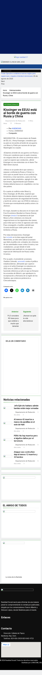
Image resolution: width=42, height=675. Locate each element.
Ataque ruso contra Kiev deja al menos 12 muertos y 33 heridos (25, 454)
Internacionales (11, 104)
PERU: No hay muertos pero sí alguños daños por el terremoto (26, 438)
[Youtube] (21, 7)
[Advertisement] (21, 32)
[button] (21, 2)
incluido (9, 237)
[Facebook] (14, 7)
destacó (14, 215)
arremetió (21, 261)
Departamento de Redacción (15, 121)
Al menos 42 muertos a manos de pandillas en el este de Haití (24, 422)
